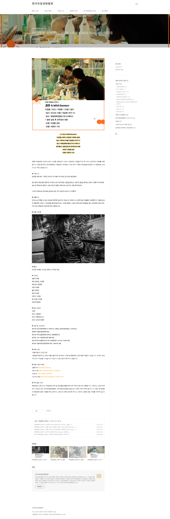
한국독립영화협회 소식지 (124, 118)
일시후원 (105, 11)
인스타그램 (122, 56)
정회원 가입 (74, 11)
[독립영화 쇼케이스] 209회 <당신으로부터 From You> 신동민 (52, 425)
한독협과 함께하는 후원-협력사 (125, 128)
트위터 (126, 56)
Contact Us (118, 67)
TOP (136, 508)
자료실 (118, 121)
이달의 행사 (48, 11)
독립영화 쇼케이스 (43, 421)
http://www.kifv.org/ (45, 367)
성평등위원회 (121, 94)
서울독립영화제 (121, 87)
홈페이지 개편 (119, 70)
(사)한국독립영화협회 (37, 508)
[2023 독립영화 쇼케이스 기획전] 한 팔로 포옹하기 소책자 (51, 434)
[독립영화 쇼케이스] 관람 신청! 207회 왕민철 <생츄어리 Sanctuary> (54, 429)
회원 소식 (61, 11)
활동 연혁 (120, 111)
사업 (35, 421)
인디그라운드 (120, 89)
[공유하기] (39, 410)
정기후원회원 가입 (90, 11)
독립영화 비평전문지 (123, 97)
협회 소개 (35, 11)
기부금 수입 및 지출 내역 (123, 124)
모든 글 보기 (120, 80)
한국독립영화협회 (42, 3)
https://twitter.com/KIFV (44, 373)
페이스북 (117, 56)
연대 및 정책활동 (121, 115)
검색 (132, 3)
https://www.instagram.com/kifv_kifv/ (52, 376)
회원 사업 (120, 106)
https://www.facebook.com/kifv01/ (49, 370)
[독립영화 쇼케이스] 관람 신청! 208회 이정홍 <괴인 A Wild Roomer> (54, 427)
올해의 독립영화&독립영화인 (125, 99)
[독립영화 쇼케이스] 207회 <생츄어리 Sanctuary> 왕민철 (51, 432)
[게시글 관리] (42, 410)
